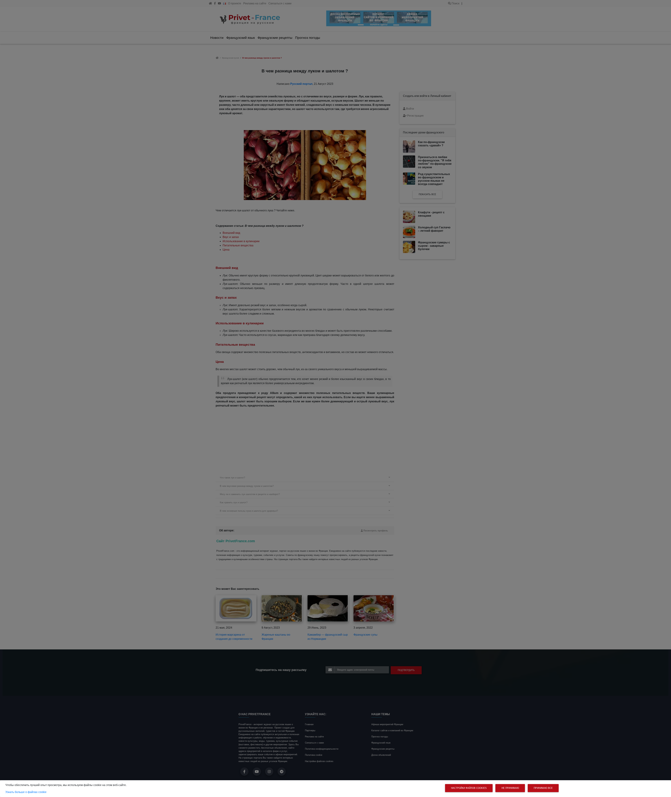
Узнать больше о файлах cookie (25, 792)
